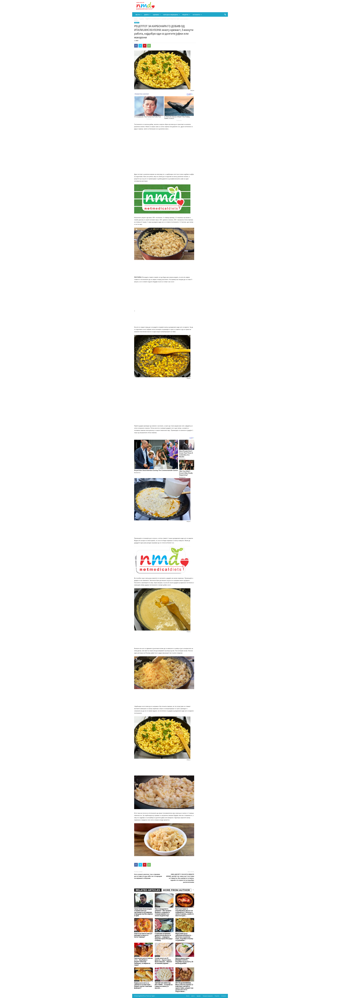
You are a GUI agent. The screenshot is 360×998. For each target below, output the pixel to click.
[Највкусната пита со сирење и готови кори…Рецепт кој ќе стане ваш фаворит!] (143, 974)
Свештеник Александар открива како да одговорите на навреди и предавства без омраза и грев (143, 912)
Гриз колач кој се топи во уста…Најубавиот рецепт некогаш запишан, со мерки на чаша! (143, 961)
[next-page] (193, 890)
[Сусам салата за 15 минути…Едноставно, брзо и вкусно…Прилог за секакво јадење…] (164, 950)
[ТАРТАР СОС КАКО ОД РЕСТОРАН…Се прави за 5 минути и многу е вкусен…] (164, 974)
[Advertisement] (164, 158)
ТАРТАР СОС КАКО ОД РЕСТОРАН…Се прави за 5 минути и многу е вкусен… (163, 985)
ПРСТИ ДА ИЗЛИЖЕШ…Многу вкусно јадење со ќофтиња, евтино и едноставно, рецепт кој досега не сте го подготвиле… (184, 987)
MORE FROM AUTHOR (176, 890)
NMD (137, 40)
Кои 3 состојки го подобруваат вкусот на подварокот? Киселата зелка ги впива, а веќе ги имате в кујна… (184, 912)
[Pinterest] (145, 46)
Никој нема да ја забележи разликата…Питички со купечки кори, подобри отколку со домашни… (184, 936)
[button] (225, 15)
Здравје (156, 14)
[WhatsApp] (149, 46)
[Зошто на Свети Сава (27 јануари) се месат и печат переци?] (143, 925)
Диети (146, 14)
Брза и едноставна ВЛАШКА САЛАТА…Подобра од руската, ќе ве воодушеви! (184, 960)
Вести (138, 14)
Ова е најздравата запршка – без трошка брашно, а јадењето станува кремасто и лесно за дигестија (163, 912)
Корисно (157, 906)
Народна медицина (170, 14)
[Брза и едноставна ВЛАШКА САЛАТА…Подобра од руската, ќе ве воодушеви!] (184, 950)
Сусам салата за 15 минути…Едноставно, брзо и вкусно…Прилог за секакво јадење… (163, 960)
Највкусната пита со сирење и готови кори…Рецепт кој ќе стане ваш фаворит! (143, 985)
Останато (196, 14)
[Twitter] (140, 46)
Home (135, 19)
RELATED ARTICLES (148, 890)
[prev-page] (191, 890)
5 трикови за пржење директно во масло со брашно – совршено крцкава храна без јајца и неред (163, 936)
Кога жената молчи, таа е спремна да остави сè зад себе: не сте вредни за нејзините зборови (148, 876)
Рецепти (185, 14)
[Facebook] (136, 46)
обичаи (136, 931)
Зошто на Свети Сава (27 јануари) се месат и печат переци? (143, 935)
